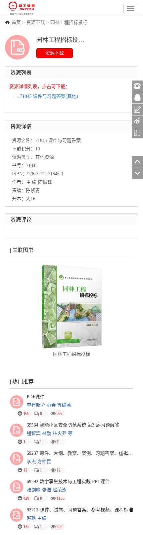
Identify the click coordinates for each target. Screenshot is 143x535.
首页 (16, 22)
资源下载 (35, 22)
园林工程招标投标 (68, 22)
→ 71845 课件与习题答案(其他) (46, 96)
